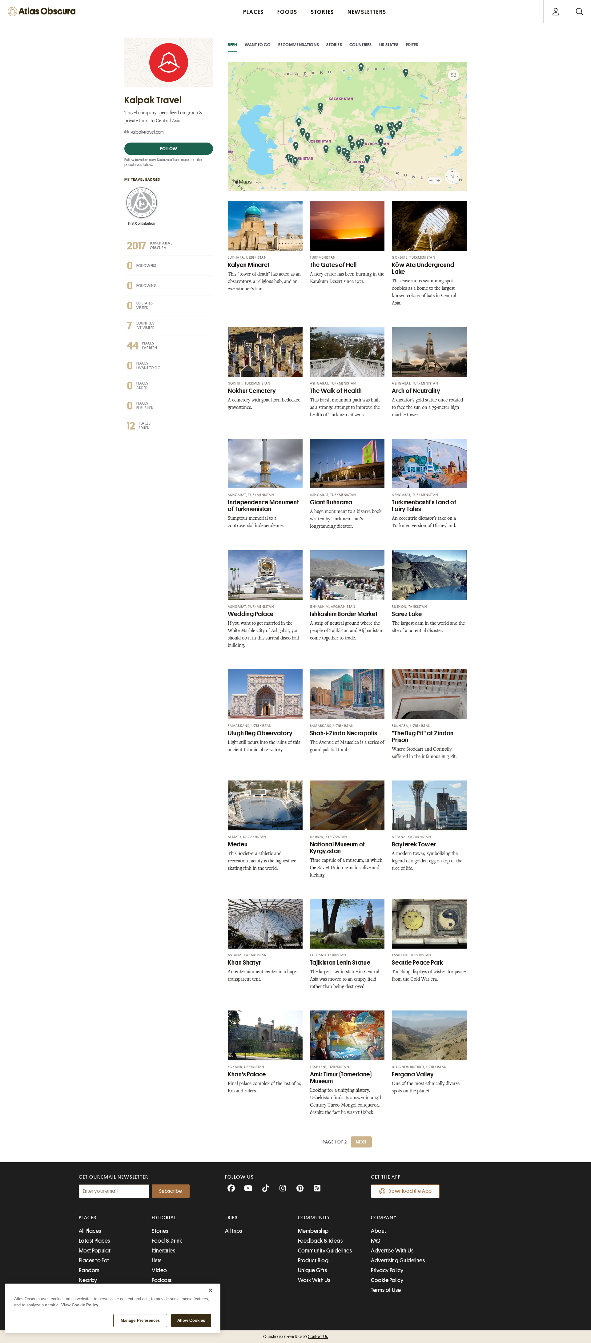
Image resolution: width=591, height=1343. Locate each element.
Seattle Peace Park (417, 962)
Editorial (164, 1217)
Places (88, 1217)
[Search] (579, 11)
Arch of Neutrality (416, 391)
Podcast (161, 1280)
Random (89, 1270)
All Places (90, 1230)
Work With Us (314, 1280)
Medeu (237, 844)
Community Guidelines (325, 1250)
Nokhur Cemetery (252, 391)
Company (383, 1217)
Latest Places (94, 1240)
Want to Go (258, 44)
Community (314, 1217)
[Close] (210, 1290)
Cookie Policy (387, 1280)
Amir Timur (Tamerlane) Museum (341, 1077)
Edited (412, 44)
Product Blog (313, 1260)
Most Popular (95, 1250)
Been (232, 44)
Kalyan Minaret (249, 265)
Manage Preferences (140, 1320)
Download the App (410, 1191)
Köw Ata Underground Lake (423, 268)
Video (159, 1270)
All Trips (233, 1230)
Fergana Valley (413, 1074)
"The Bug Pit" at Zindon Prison (423, 736)
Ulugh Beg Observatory (260, 733)
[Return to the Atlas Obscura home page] (43, 11)
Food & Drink (167, 1240)
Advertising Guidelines (398, 1260)
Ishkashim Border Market (344, 614)
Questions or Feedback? (295, 1336)
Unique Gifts (312, 1270)
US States (389, 44)
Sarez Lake (407, 614)
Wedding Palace (251, 614)
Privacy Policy (387, 1270)
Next (361, 1142)
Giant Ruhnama (331, 502)
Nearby (88, 1280)
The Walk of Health (336, 391)
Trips (231, 1217)
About (378, 1230)
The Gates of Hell (333, 265)
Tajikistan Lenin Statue (340, 962)
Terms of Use (386, 1290)
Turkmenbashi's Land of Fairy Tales (424, 505)
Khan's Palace (247, 1074)
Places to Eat (94, 1260)
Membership (313, 1230)
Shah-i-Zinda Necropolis (343, 733)
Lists (156, 1260)
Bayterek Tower (414, 844)
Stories (334, 44)
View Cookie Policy (79, 1305)
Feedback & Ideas (320, 1240)
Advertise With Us (392, 1250)
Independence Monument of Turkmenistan (263, 505)
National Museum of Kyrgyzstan (337, 847)
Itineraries (163, 1250)
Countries (360, 44)
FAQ (375, 1240)
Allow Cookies (191, 1320)
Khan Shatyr (244, 962)
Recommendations (298, 44)
